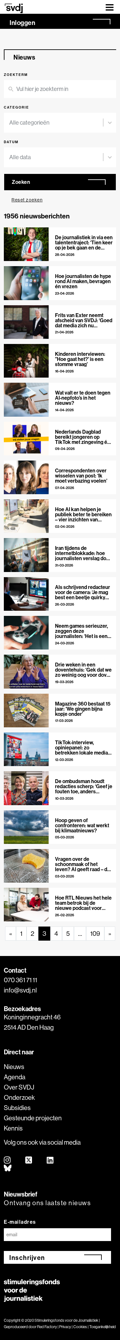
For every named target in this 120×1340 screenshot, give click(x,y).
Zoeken (21, 182)
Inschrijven (27, 1258)
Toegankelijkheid (102, 1326)
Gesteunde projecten (33, 1118)
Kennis (13, 1128)
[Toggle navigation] (109, 7)
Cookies (80, 1326)
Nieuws (14, 1067)
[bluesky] (8, 1168)
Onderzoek (19, 1097)
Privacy (65, 1326)
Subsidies (17, 1108)
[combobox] (56, 123)
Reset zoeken (27, 200)
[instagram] (7, 1160)
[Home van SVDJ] (14, 8)
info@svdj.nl (20, 990)
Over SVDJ (19, 1087)
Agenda (14, 1077)
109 (95, 933)
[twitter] (29, 1160)
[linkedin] (50, 1160)
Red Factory (47, 1326)
